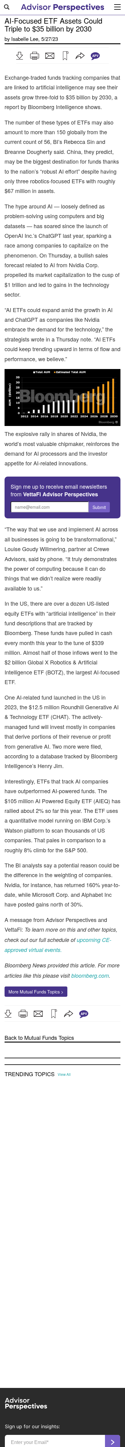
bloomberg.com (90, 975)
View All (64, 1074)
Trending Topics (30, 1074)
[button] (19, 55)
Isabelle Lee (24, 38)
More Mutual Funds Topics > (35, 992)
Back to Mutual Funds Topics (39, 1037)
